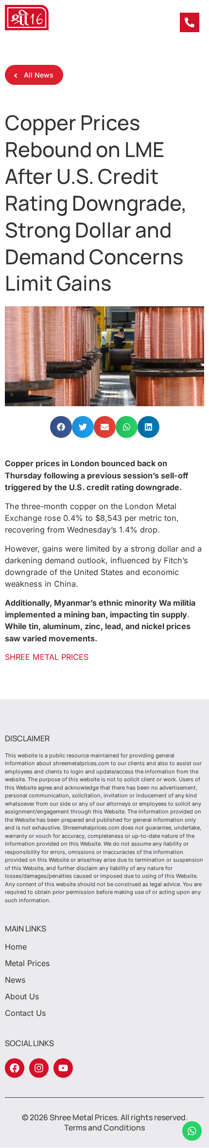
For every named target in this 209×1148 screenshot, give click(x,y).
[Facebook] (14, 1068)
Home (16, 946)
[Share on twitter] (83, 427)
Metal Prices (27, 963)
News (15, 980)
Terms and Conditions (104, 1127)
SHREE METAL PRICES (46, 657)
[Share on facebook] (61, 427)
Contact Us (25, 1013)
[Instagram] (39, 1068)
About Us (22, 996)
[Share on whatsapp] (127, 427)
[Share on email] (105, 427)
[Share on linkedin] (148, 427)
